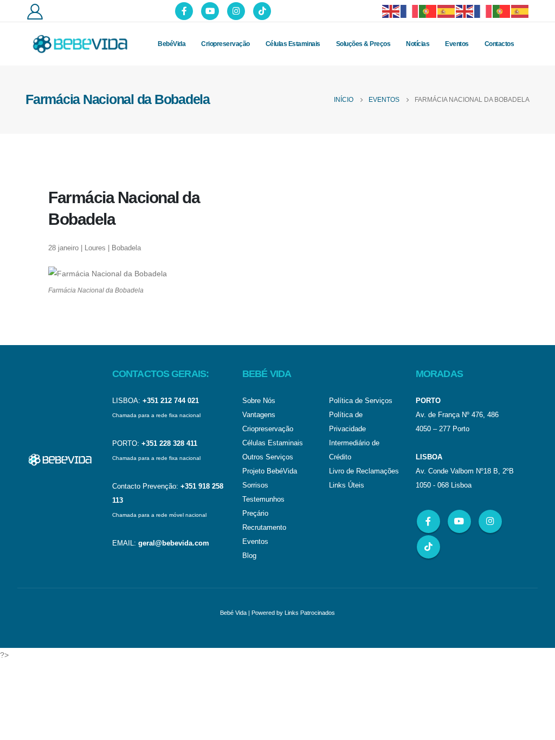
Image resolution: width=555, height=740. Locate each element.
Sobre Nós (258, 401)
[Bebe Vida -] (79, 44)
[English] (391, 11)
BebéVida (171, 44)
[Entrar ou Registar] (34, 11)
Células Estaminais (293, 44)
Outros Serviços (267, 457)
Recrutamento (264, 527)
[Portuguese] (428, 11)
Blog (249, 556)
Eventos (457, 44)
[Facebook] (184, 11)
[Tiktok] (262, 11)
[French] (410, 11)
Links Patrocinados (310, 612)
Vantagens (258, 415)
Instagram (490, 521)
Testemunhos (263, 499)
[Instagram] (236, 11)
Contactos (499, 44)
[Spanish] (446, 11)
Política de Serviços (360, 401)
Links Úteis (346, 485)
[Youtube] (210, 11)
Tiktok (428, 547)
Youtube (459, 521)
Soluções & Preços (363, 44)
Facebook (428, 521)
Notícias (417, 44)
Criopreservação (225, 44)
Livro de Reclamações (364, 471)
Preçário (255, 513)
